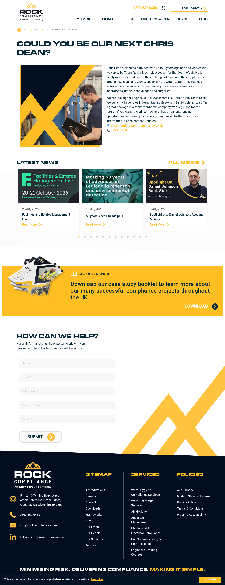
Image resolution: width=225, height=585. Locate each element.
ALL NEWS (183, 162)
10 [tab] (133, 236)
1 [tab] (78, 236)
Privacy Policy (186, 502)
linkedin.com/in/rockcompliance (42, 537)
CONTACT (183, 19)
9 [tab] (127, 236)
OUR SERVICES (107, 19)
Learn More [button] (97, 579)
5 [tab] (103, 236)
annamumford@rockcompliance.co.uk (137, 125)
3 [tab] (91, 236)
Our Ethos (92, 527)
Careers (90, 496)
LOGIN (204, 19)
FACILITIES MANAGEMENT (156, 19)
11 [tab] (140, 236)
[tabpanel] (49, 199)
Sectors (90, 545)
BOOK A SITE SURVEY (187, 8)
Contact (90, 502)
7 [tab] (115, 236)
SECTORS (128, 19)
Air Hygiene (139, 511)
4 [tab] (97, 236)
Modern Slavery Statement (195, 496)
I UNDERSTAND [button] (210, 579)
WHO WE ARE (84, 19)
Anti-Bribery (185, 490)
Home (26, 29)
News (36, 29)
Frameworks (93, 514)
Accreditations (95, 490)
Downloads (92, 508)
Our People (93, 533)
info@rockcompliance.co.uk (38, 525)
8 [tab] (121, 236)
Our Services (94, 539)
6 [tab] (109, 236)
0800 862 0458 (145, 8)
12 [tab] (146, 236)
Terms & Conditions (190, 508)
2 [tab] (84, 236)
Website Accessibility (191, 514)
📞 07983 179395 (118, 130)
